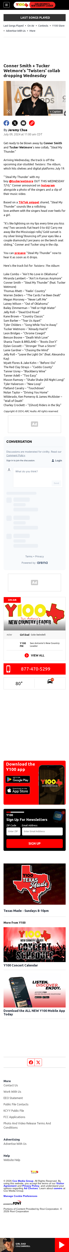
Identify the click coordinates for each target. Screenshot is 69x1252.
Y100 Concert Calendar (21, 965)
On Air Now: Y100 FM (34, 624)
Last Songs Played (14, 25)
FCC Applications (14, 1117)
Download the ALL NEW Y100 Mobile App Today (34, 1012)
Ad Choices (31, 1188)
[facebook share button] (6, 123)
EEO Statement (13, 1098)
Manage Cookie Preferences (20, 1196)
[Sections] (7, 5)
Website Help (12, 1160)
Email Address (30, 825)
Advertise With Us (16, 30)
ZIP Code (11, 825)
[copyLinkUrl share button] (32, 123)
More (32, 30)
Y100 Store (58, 25)
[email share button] (23, 123)
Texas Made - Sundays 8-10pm (26, 910)
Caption (55, 111)
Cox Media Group (22, 1180)
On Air (30, 25)
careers (58, 1188)
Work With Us (12, 1091)
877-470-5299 (35, 668)
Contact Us (11, 1085)
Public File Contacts (16, 1104)
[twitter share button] (15, 123)
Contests (43, 25)
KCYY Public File (14, 1110)
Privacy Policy (30, 1185)
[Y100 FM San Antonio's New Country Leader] (34, 4)
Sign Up (34, 843)
